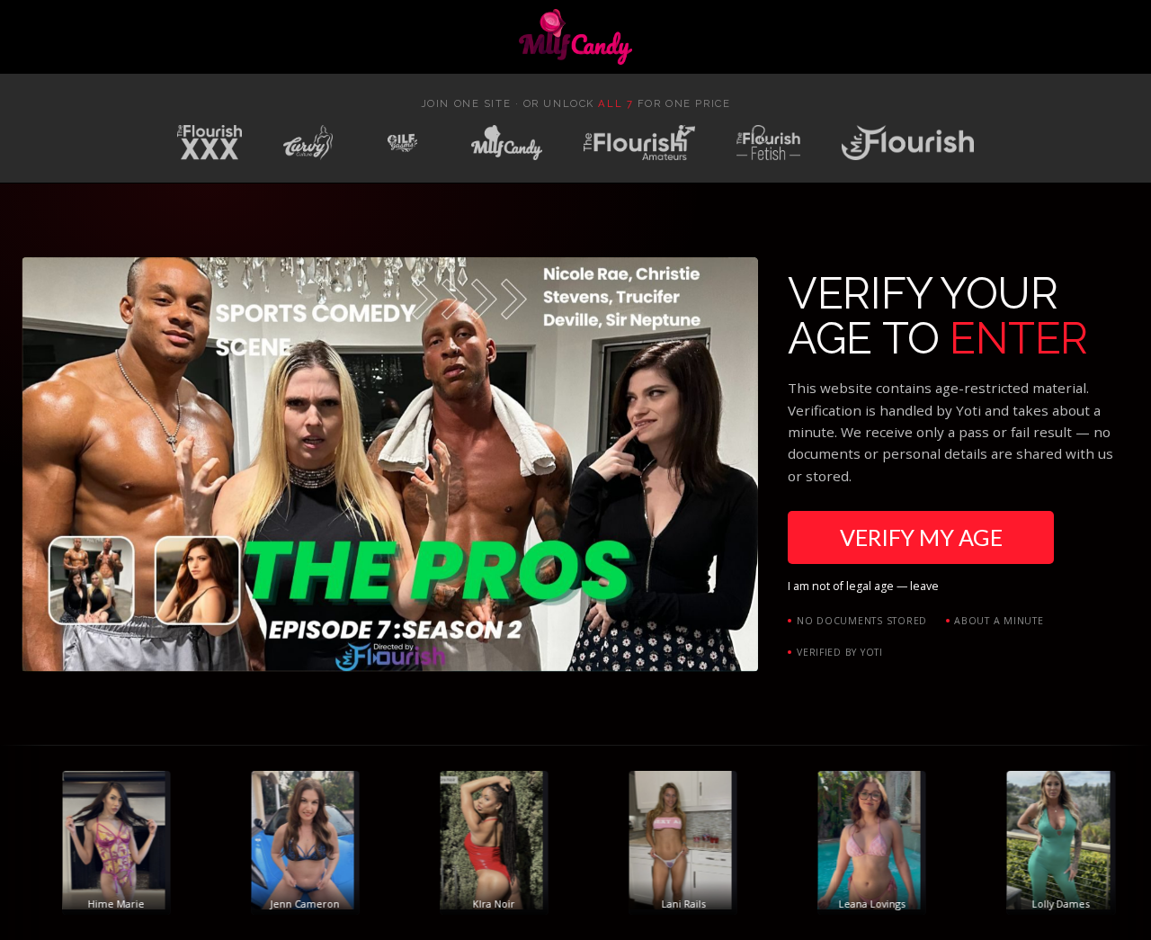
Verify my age (921, 537)
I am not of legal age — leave (863, 586)
